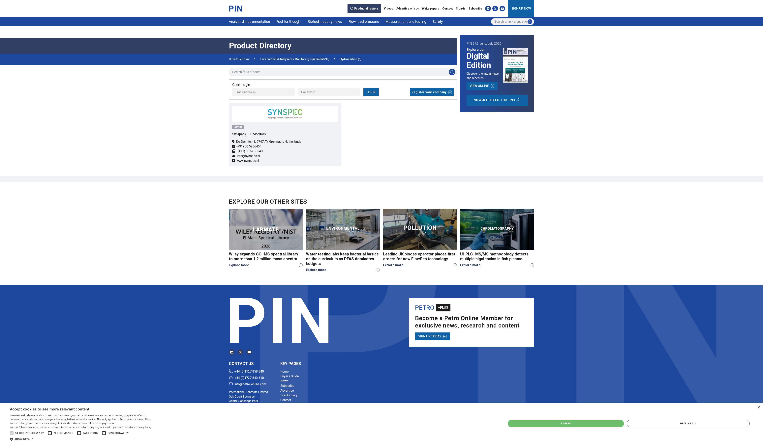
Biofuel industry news (325, 21)
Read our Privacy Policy (138, 427)
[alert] (381, 423)
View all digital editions (494, 100)
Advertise (287, 390)
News (284, 381)
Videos (388, 8)
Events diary (288, 395)
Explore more (239, 265)
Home (284, 371)
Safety (438, 21)
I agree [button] (566, 423)
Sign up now (521, 8)
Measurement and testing (405, 21)
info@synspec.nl (248, 156)
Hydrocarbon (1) (350, 59)
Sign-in (461, 8)
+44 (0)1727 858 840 (249, 371)
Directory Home (239, 59)
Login (371, 92)
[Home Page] (235, 9)
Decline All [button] (688, 423)
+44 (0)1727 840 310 (249, 378)
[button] (12, 433)
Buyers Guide (289, 376)
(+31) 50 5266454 (248, 146)
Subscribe (475, 8)
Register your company (429, 92)
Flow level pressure (364, 21)
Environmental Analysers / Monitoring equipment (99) (294, 59)
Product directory (366, 8)
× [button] (758, 407)
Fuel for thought (288, 21)
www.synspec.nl (247, 161)
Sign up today (429, 336)
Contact (447, 8)
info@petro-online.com (250, 384)
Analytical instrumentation (249, 21)
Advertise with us (407, 8)
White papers (430, 8)
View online (479, 86)
